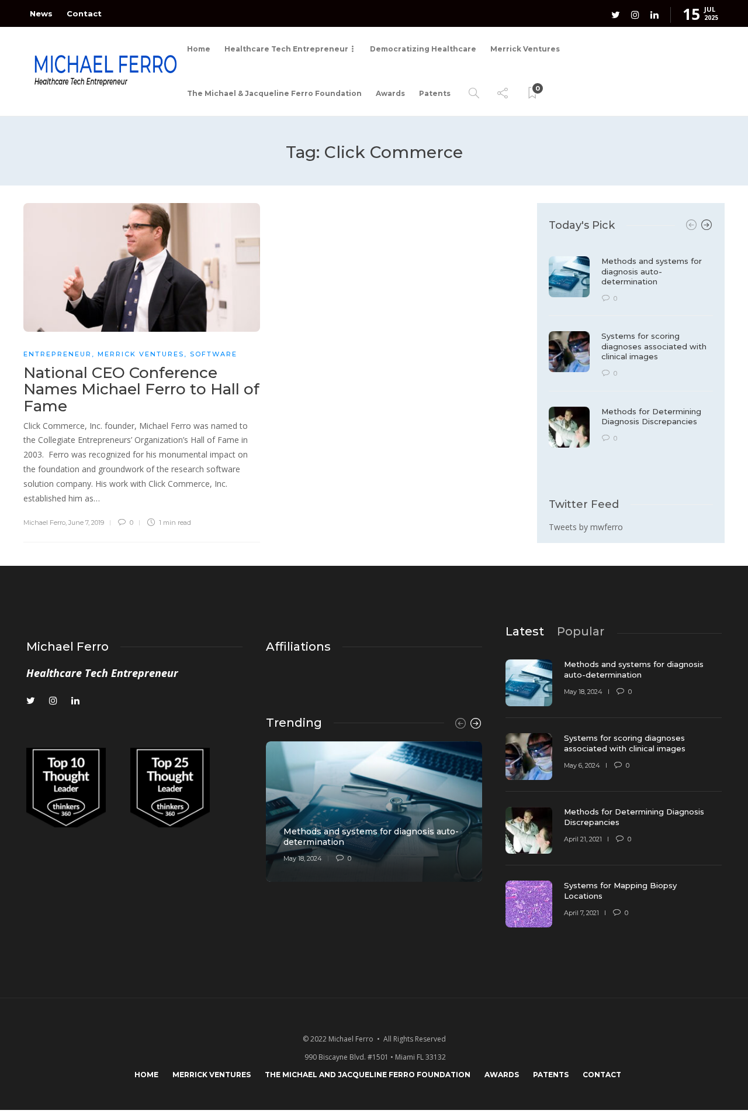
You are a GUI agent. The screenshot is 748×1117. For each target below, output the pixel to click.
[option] (631, 344)
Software (213, 354)
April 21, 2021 (583, 839)
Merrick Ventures (525, 48)
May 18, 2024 (302, 858)
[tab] (524, 631)
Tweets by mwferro (586, 526)
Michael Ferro (44, 522)
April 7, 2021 (581, 913)
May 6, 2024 (582, 765)
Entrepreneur (57, 354)
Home (198, 48)
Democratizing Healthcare (423, 48)
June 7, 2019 (86, 522)
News (41, 13)
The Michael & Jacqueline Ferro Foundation (274, 93)
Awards (390, 93)
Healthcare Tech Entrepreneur (286, 48)
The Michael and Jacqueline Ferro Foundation (367, 1074)
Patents (435, 93)
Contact (84, 13)
